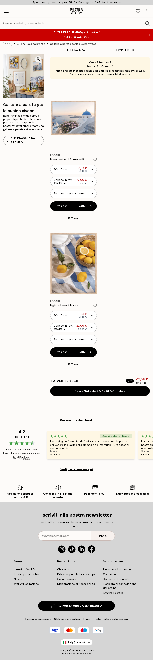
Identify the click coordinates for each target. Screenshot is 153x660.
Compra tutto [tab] (125, 50)
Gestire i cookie (113, 592)
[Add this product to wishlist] (95, 159)
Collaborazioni (66, 579)
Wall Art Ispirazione (26, 584)
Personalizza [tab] (75, 50)
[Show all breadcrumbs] (7, 44)
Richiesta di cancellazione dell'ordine (119, 586)
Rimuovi (73, 218)
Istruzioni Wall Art (25, 569)
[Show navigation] (6, 11)
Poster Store (85, 650)
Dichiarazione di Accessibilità (76, 584)
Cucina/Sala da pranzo (31, 44)
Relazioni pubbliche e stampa (76, 574)
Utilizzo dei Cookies (67, 619)
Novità (18, 579)
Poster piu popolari (26, 574)
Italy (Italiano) (76, 642)
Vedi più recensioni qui (76, 469)
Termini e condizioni (38, 619)
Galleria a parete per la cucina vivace (73, 44)
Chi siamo (63, 569)
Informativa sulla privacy (112, 619)
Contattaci (110, 574)
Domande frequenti (116, 579)
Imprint (88, 619)
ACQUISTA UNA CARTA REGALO (80, 605)
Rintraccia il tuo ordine (117, 569)
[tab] (138, 11)
